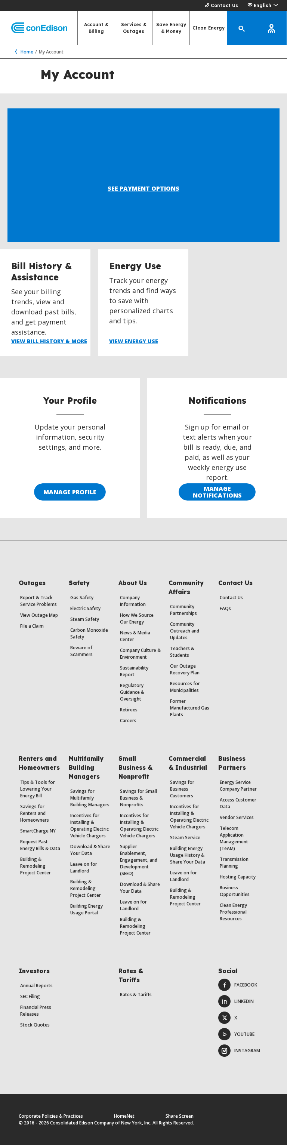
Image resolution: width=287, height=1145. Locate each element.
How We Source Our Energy (137, 618)
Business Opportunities (235, 891)
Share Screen (180, 1116)
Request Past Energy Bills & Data (40, 845)
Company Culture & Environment (140, 653)
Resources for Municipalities (185, 686)
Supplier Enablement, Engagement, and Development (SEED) (138, 860)
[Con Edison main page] (33, 28)
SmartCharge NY (38, 831)
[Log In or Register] (272, 28)
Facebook (245, 985)
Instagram (247, 1050)
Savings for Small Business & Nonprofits (138, 798)
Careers (128, 720)
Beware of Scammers (81, 651)
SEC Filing (30, 996)
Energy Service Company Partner (238, 785)
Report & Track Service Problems (38, 600)
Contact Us (224, 5)
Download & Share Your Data (90, 849)
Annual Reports (36, 985)
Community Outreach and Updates (184, 631)
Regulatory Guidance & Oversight (132, 692)
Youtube (244, 1034)
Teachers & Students (182, 651)
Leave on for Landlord (83, 867)
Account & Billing (96, 28)
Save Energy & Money (171, 28)
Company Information (133, 600)
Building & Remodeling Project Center (35, 866)
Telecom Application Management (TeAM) (234, 838)
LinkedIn (244, 1001)
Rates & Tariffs (136, 994)
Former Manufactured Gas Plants (189, 708)
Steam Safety (84, 619)
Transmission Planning (234, 862)
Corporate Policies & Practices (51, 1116)
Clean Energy (208, 28)
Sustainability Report (134, 671)
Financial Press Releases (35, 1010)
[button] (263, 5)
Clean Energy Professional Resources (233, 912)
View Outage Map (39, 615)
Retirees (129, 710)
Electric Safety (85, 608)
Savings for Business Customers (182, 789)
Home (27, 52)
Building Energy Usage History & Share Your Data (187, 855)
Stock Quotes (35, 1025)
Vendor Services (237, 817)
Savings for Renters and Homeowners (34, 813)
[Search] (242, 28)
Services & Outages (133, 28)
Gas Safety (81, 597)
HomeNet (124, 1116)
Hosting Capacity (238, 877)
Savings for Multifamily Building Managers (89, 798)
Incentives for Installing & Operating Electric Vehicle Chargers (89, 825)
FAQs (225, 608)
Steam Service (185, 837)
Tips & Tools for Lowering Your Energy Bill (37, 789)
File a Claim (32, 626)
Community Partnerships (183, 609)
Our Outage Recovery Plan (185, 669)
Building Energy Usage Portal (86, 909)
